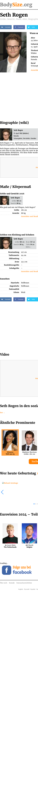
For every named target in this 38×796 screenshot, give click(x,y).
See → (2, 412)
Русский (26, 589)
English (20, 589)
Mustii (29, 546)
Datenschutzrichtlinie (24, 583)
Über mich (3, 583)
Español (32, 589)
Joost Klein (10, 546)
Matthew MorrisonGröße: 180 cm (29, 453)
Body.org (16, 5)
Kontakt (12, 583)
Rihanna (10, 453)
